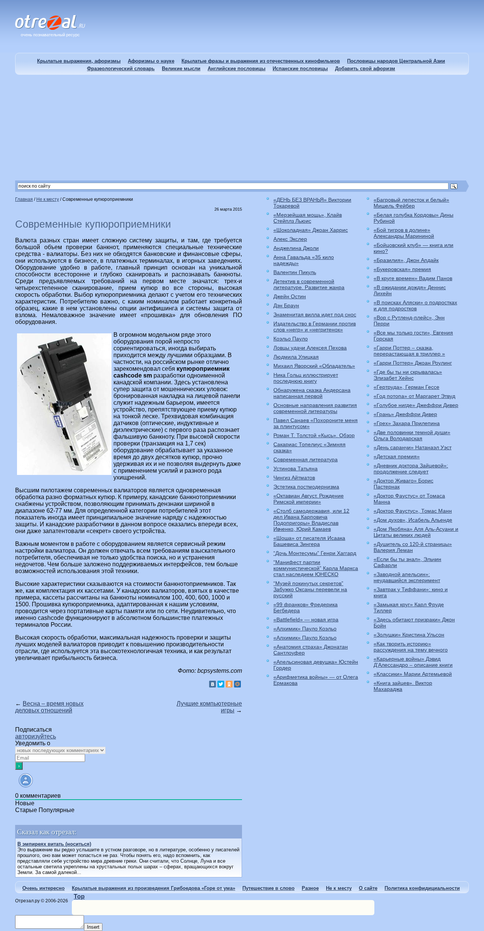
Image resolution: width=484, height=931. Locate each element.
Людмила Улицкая (296, 357)
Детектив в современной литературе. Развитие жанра (308, 284)
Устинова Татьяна (295, 469)
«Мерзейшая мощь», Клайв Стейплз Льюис (307, 218)
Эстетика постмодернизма (306, 487)
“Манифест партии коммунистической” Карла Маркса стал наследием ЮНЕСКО (315, 568)
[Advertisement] (242, 127)
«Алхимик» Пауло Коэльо (305, 629)
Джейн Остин (289, 296)
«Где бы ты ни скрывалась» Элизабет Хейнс (408, 375)
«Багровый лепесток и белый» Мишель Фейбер (411, 203)
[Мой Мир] (237, 684)
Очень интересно (43, 888)
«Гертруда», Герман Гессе (406, 387)
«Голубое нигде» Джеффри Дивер (416, 405)
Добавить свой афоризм (365, 68)
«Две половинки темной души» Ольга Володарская (412, 435)
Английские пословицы (236, 68)
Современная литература (305, 459)
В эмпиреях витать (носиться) (54, 844)
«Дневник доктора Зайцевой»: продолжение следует (411, 468)
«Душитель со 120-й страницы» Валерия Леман (413, 547)
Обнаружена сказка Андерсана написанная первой (312, 393)
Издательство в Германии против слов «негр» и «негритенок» (314, 327)
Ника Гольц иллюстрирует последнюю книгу (305, 378)
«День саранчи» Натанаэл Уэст (412, 447)
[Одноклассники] (229, 684)
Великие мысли (181, 68)
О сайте (368, 888)
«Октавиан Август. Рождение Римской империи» (308, 499)
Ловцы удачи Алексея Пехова (310, 348)
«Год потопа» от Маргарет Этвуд (414, 396)
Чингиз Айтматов (294, 478)
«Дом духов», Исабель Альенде (413, 520)
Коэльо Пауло (290, 339)
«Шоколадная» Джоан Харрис (310, 230)
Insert (93, 927)
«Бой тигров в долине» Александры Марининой (404, 233)
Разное (310, 888)
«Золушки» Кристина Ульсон (409, 635)
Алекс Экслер (290, 239)
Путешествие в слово (268, 888)
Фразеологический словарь (121, 68)
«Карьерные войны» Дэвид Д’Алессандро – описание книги (413, 662)
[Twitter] (220, 684)
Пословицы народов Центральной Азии (396, 61)
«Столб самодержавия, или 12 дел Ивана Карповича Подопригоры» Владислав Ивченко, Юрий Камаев (311, 520)
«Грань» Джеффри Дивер (405, 414)
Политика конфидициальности (422, 888)
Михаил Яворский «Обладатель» (314, 366)
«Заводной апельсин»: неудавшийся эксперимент (407, 577)
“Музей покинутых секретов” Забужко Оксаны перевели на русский (310, 589)
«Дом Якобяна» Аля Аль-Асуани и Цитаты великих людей (416, 532)
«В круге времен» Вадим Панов (413, 278)
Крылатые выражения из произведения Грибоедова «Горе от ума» (153, 888)
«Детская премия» (397, 456)
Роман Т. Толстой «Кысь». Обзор (314, 435)
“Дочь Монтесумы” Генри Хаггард (314, 553)
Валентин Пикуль (294, 272)
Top (79, 896)
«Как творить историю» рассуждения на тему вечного (411, 647)
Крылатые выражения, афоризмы (79, 61)
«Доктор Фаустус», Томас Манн (413, 511)
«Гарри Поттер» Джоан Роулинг (413, 363)
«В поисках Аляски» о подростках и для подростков (415, 305)
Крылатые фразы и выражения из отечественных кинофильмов (261, 61)
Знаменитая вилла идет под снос (314, 314)
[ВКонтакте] (212, 684)
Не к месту (339, 888)
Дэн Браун (286, 305)
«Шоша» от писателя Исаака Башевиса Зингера (309, 541)
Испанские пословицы (300, 68)
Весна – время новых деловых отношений (49, 707)
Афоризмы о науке (151, 61)
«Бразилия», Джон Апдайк (406, 260)
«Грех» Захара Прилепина (407, 423)
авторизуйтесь (35, 736)
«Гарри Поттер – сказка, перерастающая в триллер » (409, 351)
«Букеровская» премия (402, 269)
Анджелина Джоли (296, 248)
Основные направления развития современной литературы (315, 408)
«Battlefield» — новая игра (305, 620)
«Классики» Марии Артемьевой (413, 674)
